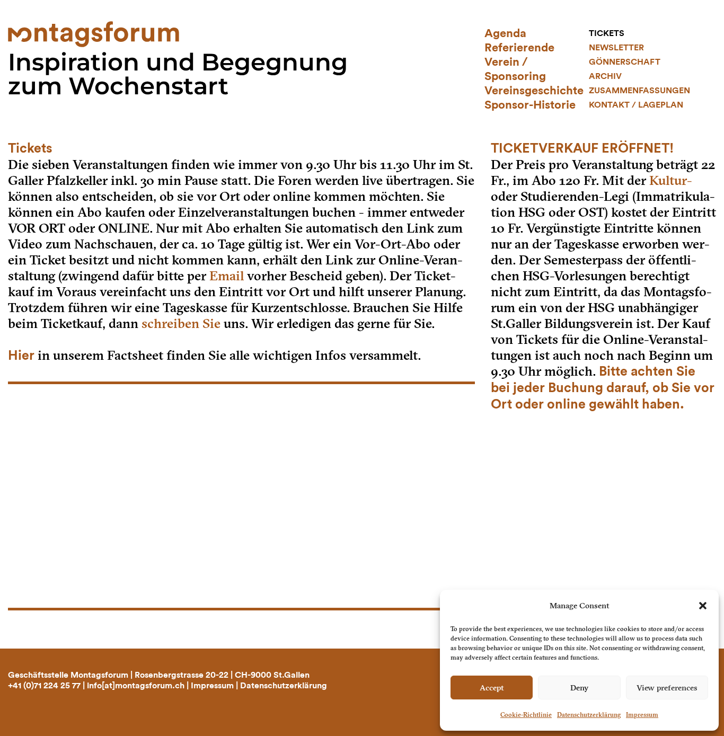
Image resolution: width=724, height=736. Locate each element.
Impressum (642, 715)
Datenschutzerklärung (589, 715)
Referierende (519, 48)
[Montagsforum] (93, 33)
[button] (702, 605)
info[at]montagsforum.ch (135, 685)
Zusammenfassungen (639, 90)
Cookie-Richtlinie (526, 715)
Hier (21, 355)
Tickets (606, 33)
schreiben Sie (181, 323)
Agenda (505, 33)
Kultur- (670, 180)
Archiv (605, 76)
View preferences (667, 688)
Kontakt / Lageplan (636, 105)
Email (226, 275)
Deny (579, 688)
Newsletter (616, 47)
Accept (492, 688)
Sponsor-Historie (530, 105)
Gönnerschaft (624, 62)
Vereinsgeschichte (534, 90)
